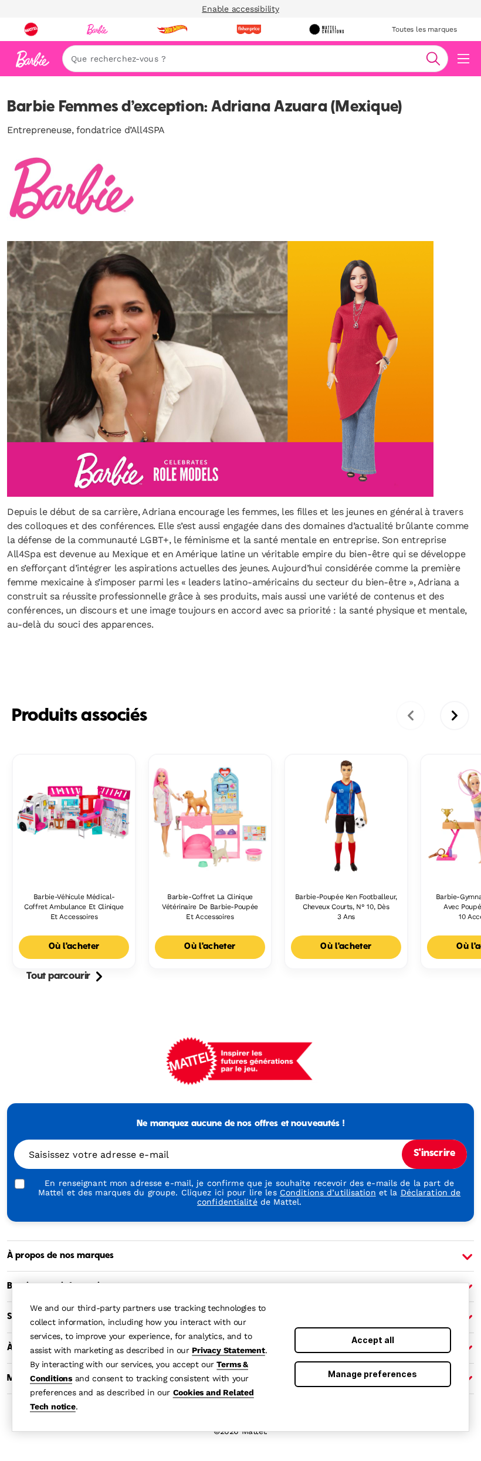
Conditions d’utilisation (328, 1192)
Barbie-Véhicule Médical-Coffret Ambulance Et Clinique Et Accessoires (74, 907)
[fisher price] (249, 29)
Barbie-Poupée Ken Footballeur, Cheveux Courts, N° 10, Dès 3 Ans (346, 907)
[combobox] (255, 58)
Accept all (372, 1340)
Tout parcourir (58, 976)
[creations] (326, 29)
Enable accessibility (240, 9)
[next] (454, 715)
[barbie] (97, 29)
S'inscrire (434, 1153)
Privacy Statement (228, 1350)
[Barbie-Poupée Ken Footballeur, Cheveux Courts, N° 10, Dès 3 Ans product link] (346, 816)
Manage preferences (372, 1374)
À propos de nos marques (60, 1256)
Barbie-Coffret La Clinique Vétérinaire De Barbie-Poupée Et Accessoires (210, 907)
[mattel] (31, 29)
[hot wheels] (171, 29)
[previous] (410, 715)
